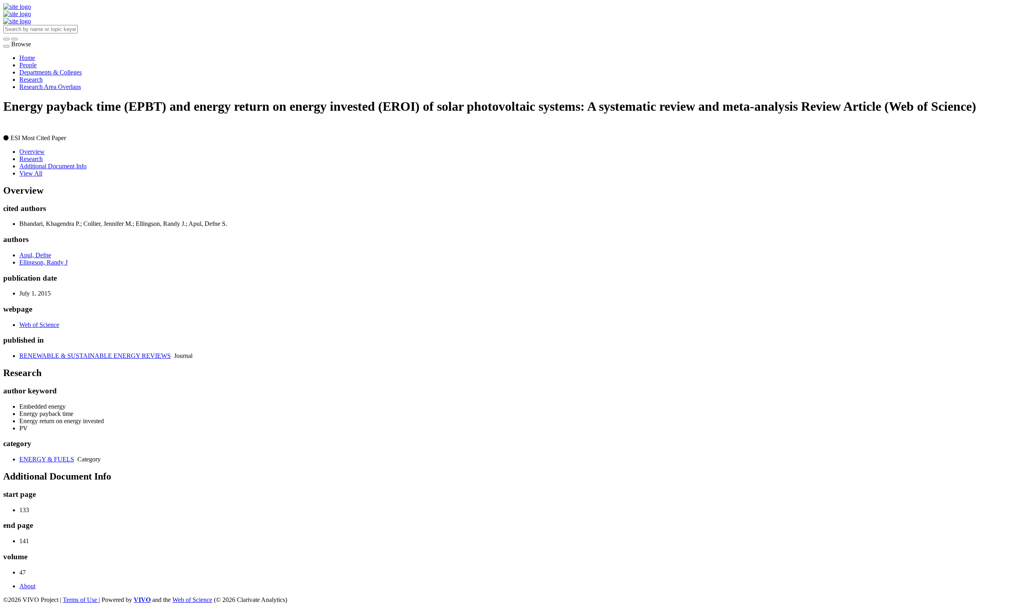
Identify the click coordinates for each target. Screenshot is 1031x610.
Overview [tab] (32, 151)
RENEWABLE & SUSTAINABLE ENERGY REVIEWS (95, 355)
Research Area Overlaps (50, 86)
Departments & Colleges (50, 72)
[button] (6, 39)
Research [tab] (31, 158)
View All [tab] (30, 173)
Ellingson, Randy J (43, 262)
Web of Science (39, 324)
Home (27, 57)
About (27, 586)
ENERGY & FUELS (46, 459)
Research (31, 79)
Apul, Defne (35, 255)
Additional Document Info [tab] (53, 166)
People (28, 65)
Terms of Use (81, 599)
